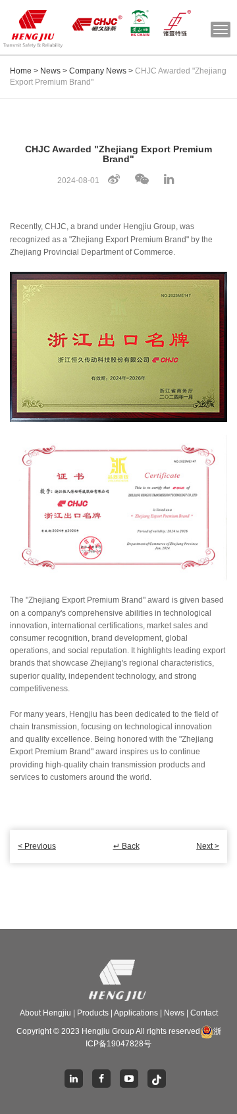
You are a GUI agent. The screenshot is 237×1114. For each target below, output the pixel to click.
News (50, 70)
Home (21, 70)
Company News (97, 70)
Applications (136, 1013)
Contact (204, 1013)
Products (93, 1013)
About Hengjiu (45, 1013)
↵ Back (126, 846)
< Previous (37, 846)
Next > (207, 846)
